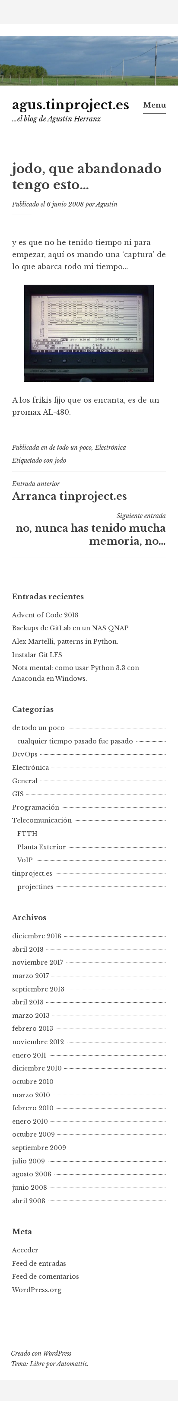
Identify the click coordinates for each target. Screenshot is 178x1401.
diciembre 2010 (37, 1068)
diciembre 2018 (36, 936)
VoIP (25, 860)
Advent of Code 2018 (45, 615)
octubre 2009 (33, 1134)
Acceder (25, 1250)
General (25, 781)
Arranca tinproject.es (69, 491)
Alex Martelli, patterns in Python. (65, 641)
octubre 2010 (33, 1082)
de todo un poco (70, 447)
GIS (18, 794)
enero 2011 (29, 1055)
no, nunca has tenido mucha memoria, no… (91, 529)
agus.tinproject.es (70, 105)
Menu (154, 105)
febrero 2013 (32, 1028)
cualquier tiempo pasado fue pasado (75, 741)
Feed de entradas (39, 1264)
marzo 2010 (31, 1095)
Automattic (72, 1364)
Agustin (107, 204)
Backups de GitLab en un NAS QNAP (70, 628)
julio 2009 (28, 1161)
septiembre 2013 (38, 989)
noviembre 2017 (37, 962)
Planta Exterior (41, 847)
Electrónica (110, 447)
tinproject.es (32, 873)
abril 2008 (28, 1201)
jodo (60, 460)
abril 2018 (28, 949)
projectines (35, 887)
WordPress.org (36, 1290)
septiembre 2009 (39, 1148)
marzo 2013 (31, 1016)
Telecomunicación (42, 820)
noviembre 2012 (38, 1042)
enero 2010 (30, 1121)
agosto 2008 (31, 1174)
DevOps (25, 754)
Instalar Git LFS (37, 655)
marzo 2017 (30, 976)
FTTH (27, 834)
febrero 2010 (33, 1108)
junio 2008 (29, 1187)
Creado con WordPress (41, 1353)
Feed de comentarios (45, 1276)
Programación (35, 807)
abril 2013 (28, 1002)
